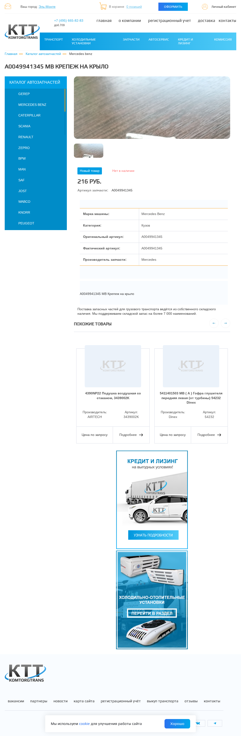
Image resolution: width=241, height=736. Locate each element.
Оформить (173, 6)
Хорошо (177, 723)
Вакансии (16, 701)
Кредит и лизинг (185, 41)
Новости (60, 701)
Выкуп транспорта (162, 701)
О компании (130, 20)
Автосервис (159, 39)
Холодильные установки (84, 41)
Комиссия (223, 39)
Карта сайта (84, 701)
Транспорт (53, 39)
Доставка (206, 20)
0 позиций (134, 6)
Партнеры (38, 701)
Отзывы (191, 701)
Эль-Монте (47, 6)
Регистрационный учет (169, 20)
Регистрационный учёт (121, 701)
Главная (104, 20)
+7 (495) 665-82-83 (68, 23)
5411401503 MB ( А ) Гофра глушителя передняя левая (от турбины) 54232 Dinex (191, 397)
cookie (84, 723)
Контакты (227, 20)
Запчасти (131, 39)
